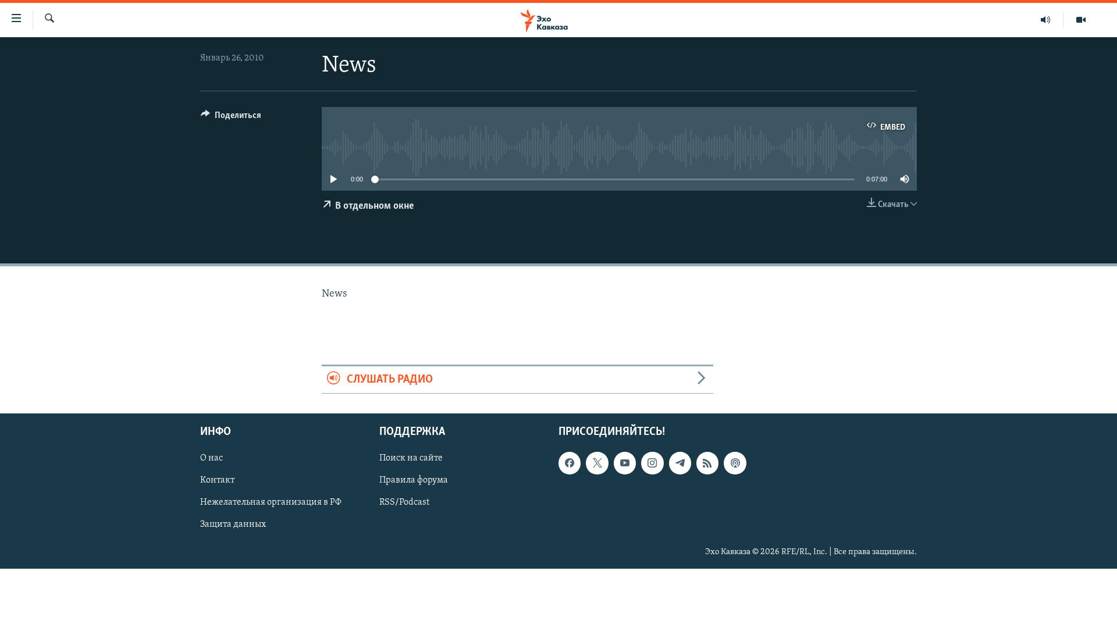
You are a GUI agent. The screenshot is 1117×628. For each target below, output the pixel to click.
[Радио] (1045, 20)
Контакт (217, 480)
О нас (211, 458)
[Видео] (1080, 20)
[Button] (231, 118)
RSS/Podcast (404, 502)
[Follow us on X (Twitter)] (597, 463)
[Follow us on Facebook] (569, 463)
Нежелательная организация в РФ (270, 502)
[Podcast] (735, 463)
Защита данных (233, 525)
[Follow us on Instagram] (652, 463)
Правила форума (413, 480)
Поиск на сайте (411, 458)
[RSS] (707, 463)
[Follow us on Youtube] (625, 463)
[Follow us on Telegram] (680, 463)
